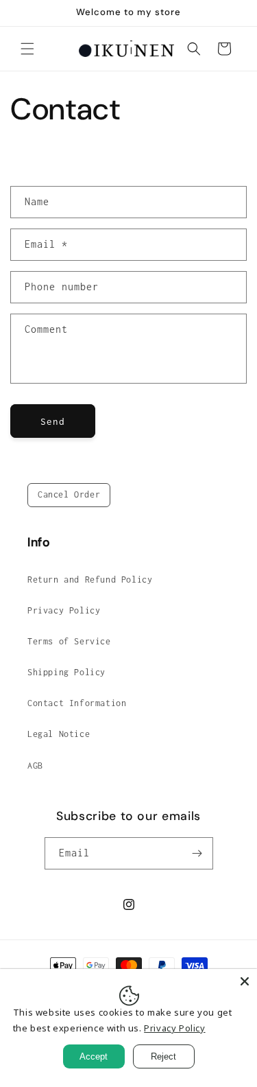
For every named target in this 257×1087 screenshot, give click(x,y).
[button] (27, 49)
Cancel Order (69, 494)
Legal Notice (58, 734)
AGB (35, 765)
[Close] (245, 981)
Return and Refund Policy (89, 579)
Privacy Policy (63, 610)
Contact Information (76, 703)
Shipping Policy (66, 672)
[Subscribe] (197, 853)
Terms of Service (69, 641)
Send (52, 421)
